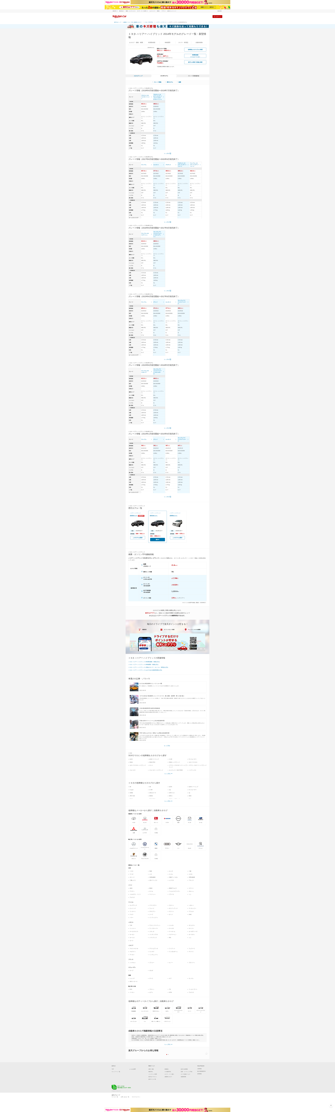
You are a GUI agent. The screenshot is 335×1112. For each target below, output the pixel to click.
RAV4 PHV (152, 762)
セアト (151, 992)
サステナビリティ (136, 1097)
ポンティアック (173, 908)
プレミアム (143, 164)
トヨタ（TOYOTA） (149, 22)
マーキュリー (192, 908)
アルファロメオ (134, 948)
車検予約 (150, 1071)
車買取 (151, 42)
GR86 (131, 792)
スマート (191, 888)
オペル (151, 891)
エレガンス (156, 164)
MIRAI (151, 796)
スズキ (190, 874)
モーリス (132, 937)
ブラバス (171, 894)
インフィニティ (153, 917)
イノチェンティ (153, 954)
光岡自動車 (152, 877)
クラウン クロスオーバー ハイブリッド (178, 766)
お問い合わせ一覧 (125, 1097)
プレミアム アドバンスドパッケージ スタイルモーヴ (157, 371)
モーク (131, 940)
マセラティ (133, 951)
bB (150, 786)
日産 (150, 871)
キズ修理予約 (168, 1071)
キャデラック (133, 905)
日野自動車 (192, 877)
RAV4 (131, 762)
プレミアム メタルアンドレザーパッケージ (194, 165)
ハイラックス (192, 770)
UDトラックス (153, 880)
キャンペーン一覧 (116, 1071)
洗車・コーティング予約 (186, 1071)
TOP (113, 1069)
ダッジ (171, 914)
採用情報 (199, 1073)
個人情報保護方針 (201, 1071)
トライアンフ (153, 937)
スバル (171, 874)
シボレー (191, 905)
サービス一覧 (115, 1097)
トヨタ (131, 871)
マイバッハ (152, 894)
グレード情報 (157, 82)
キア (170, 978)
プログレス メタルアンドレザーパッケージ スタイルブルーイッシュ (157, 97)
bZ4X (131, 759)
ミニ (190, 894)
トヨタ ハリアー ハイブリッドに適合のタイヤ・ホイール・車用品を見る (148, 667)
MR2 (190, 796)
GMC (190, 914)
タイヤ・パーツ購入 (169, 1074)
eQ (170, 789)
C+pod (131, 789)
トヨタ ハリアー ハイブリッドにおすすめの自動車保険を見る (145, 670)
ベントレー (133, 928)
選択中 (157, 539)
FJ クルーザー (193, 759)
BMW (150, 888)
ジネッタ (151, 931)
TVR (131, 925)
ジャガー (171, 925)
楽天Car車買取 (184, 1069)
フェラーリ (192, 948)
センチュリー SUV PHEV (176, 770)
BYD (131, 989)
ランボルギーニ (173, 951)
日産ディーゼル (173, 877)
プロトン (151, 989)
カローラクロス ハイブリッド (138, 765)
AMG (131, 888)
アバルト (132, 954)
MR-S (170, 796)
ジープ (151, 914)
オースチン (192, 934)
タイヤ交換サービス (185, 1074)
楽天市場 (219, 11)
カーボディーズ (193, 931)
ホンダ (171, 871)
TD (170, 989)
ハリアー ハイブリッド (161, 22)
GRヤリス (172, 792)
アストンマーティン (154, 925)
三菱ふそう (133, 880)
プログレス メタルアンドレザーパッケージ (182, 165)
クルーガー (133, 770)
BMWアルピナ (173, 888)
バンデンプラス (153, 934)
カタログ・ (136, 42)
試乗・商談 (151, 1069)
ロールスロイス (134, 931)
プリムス (191, 911)
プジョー (151, 962)
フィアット (172, 948)
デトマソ (191, 951)
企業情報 (199, 1068)
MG (170, 937)
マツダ (131, 874)
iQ (189, 792)
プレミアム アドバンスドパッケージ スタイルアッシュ (157, 234)
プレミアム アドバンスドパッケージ (182, 302)
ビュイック (133, 908)
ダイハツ (132, 877)
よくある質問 (132, 1069)
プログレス (168, 164)
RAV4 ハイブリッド (174, 762)
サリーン (171, 911)
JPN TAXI (132, 796)
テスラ (131, 914)
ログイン (218, 16)
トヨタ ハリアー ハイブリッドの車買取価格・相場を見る (144, 661)
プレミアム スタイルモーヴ (145, 371)
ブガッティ (192, 962)
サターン (171, 905)
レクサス (171, 880)
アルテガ (132, 897)
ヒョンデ (132, 978)
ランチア (151, 951)
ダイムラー (192, 925)
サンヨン (191, 978)
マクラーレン (172, 934)
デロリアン (152, 911)
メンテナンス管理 (152, 1074)
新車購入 (167, 1069)
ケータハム (172, 931)
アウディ (132, 891)
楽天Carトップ (117, 22)
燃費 (180, 82)
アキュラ (191, 880)
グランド (155, 302)
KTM (170, 992)
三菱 (190, 871)
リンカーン (133, 911)
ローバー (191, 928)
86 (130, 786)
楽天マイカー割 (152, 1079)
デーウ (151, 978)
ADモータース (133, 981)
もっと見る (166, 153)
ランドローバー (153, 928)
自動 (199, 42)
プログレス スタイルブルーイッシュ (145, 97)
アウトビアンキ (153, 948)
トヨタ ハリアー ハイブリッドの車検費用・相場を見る (143, 664)
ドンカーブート (193, 989)
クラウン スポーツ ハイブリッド (198, 765)
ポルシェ (191, 891)
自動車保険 (183, 1076)
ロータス (171, 928)
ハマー (131, 917)
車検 (167, 42)
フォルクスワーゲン (174, 891)
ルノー (171, 962)
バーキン (132, 992)
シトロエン (133, 962)
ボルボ (151, 970)
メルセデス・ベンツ (135, 894)
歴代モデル (170, 82)
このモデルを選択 (138, 537)
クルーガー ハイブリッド (156, 770)
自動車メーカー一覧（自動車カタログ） (132, 22)
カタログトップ (138, 76)
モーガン (132, 934)
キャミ (151, 765)
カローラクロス (193, 762)
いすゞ (151, 874)
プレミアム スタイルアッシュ (145, 234)
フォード (151, 908)
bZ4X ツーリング (154, 759)
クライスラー (153, 905)
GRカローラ (152, 792)
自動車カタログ (168, 1076)
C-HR (170, 759)
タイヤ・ (183, 42)
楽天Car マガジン (152, 1076)
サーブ (131, 970)
